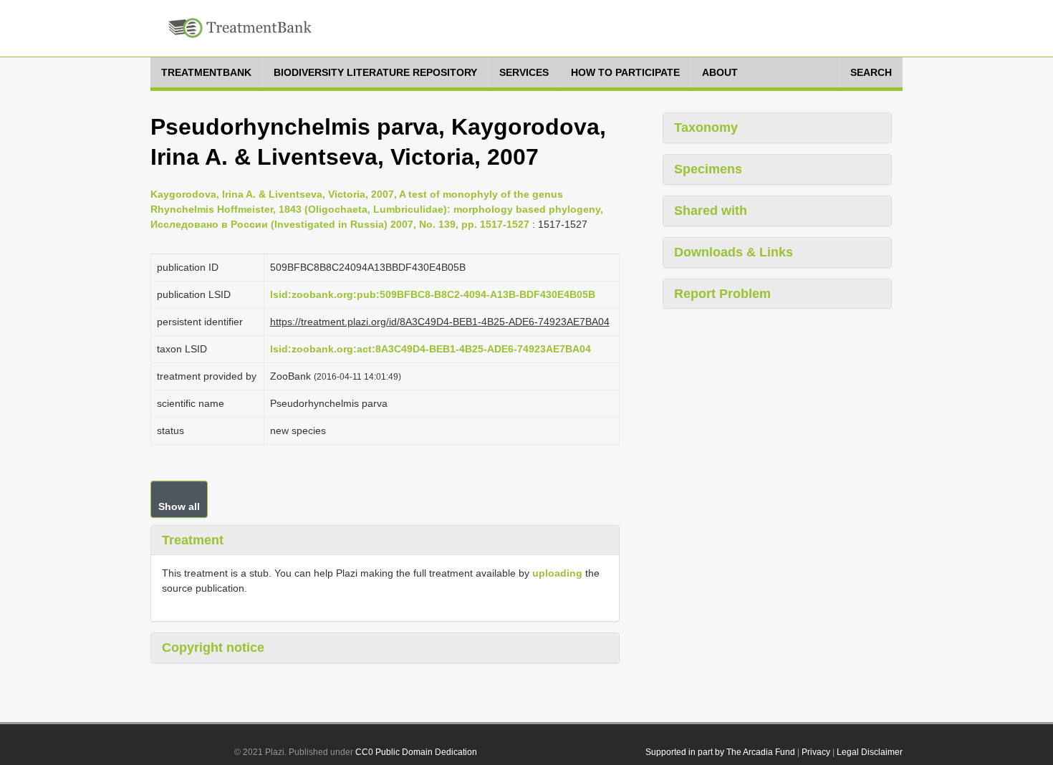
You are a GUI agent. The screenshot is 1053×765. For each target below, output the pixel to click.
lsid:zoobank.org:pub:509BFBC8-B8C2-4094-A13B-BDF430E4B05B (432, 294)
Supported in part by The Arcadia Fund (720, 752)
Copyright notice (213, 647)
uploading (557, 573)
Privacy (816, 752)
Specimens (708, 169)
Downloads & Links (733, 252)
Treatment (192, 540)
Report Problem (722, 294)
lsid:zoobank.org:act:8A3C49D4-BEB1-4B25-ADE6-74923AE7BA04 (430, 349)
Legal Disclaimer (870, 752)
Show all (179, 506)
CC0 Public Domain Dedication (416, 752)
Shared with (710, 210)
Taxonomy (706, 127)
